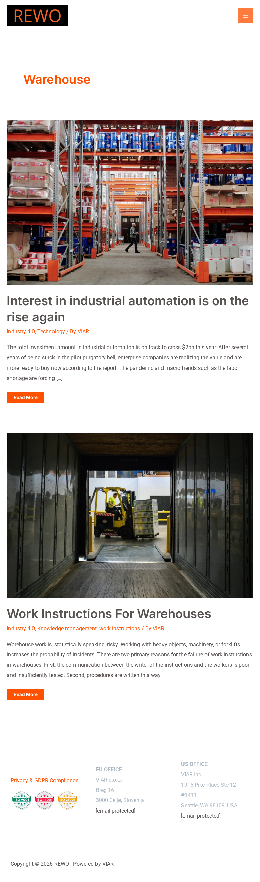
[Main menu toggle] (245, 15)
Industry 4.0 (21, 331)
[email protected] (115, 810)
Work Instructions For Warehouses (109, 613)
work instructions (119, 628)
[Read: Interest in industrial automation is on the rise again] (130, 202)
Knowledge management (67, 628)
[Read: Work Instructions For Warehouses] (130, 515)
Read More (26, 398)
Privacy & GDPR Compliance (44, 780)
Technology (51, 331)
